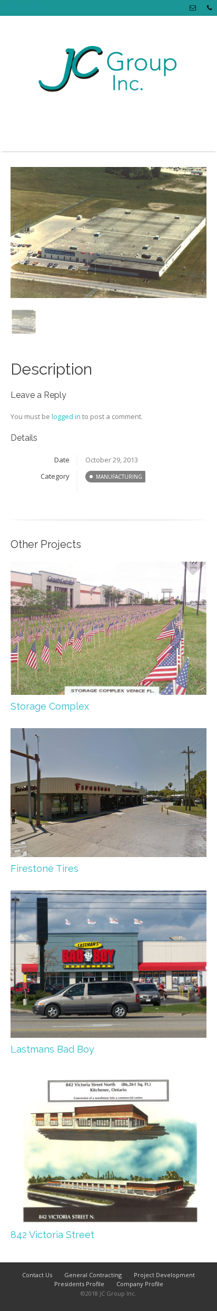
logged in (66, 416)
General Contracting (93, 1275)
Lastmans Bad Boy (52, 1049)
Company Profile (139, 1284)
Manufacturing (119, 476)
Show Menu (28, 7)
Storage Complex (50, 706)
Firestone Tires (44, 868)
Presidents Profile (79, 1284)
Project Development (164, 1275)
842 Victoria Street (52, 1234)
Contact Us (37, 1275)
